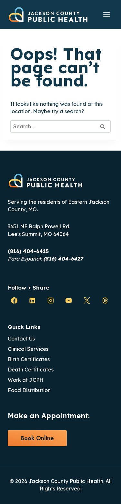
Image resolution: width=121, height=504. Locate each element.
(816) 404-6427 (63, 258)
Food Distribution (29, 390)
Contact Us (21, 338)
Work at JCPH (26, 380)
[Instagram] (50, 300)
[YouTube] (68, 300)
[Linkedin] (32, 300)
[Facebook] (14, 300)
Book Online (37, 438)
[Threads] (105, 300)
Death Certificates (31, 369)
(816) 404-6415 (28, 251)
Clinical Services (28, 349)
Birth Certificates (29, 359)
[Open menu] (106, 14)
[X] (86, 300)
